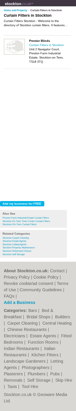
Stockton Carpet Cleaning (16, 238)
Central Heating (57, 323)
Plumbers (37, 374)
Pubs (55, 374)
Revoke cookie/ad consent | (30, 283)
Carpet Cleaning (23, 323)
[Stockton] (33, 6)
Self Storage (39, 380)
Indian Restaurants (22, 348)
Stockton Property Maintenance (19, 247)
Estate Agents (43, 335)
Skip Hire (63, 380)
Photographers (36, 367)
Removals (14, 380)
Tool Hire (30, 386)
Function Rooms (44, 342)
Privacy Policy (17, 277)
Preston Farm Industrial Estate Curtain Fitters (26, 217)
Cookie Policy (45, 277)
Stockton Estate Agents (14, 241)
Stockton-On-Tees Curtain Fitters (20, 224)
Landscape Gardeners (25, 361)
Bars (33, 310)
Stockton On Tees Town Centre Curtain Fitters (26, 221)
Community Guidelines (41, 289)
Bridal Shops (39, 316)
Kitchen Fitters (45, 354)
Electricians (15, 335)
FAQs (9, 296)
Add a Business (19, 302)
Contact (57, 270)
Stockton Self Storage (14, 254)
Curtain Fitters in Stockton (46, 45)
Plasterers (14, 374)
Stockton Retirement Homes (17, 251)
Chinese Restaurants (27, 329)
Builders (62, 316)
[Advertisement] (38, 158)
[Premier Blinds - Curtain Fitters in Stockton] (14, 53)
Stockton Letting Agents (15, 244)
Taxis (12, 386)
